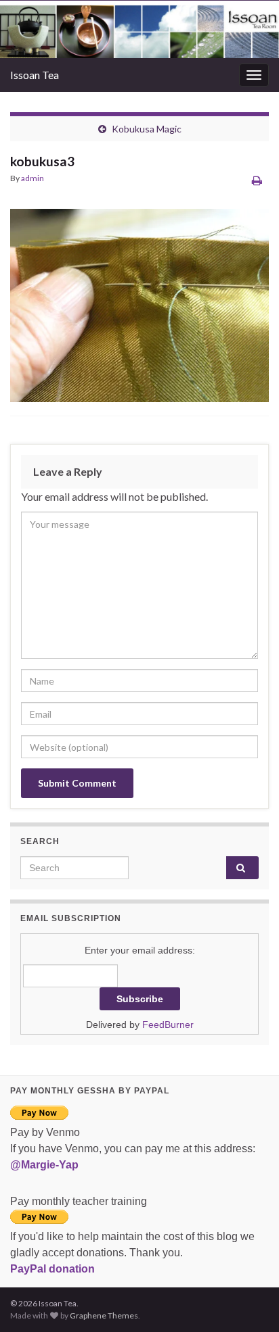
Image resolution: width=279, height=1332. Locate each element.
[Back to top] (248, 1301)
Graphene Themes (104, 1315)
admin (32, 178)
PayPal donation (52, 1269)
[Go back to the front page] (139, 29)
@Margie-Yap (44, 1164)
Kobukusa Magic (146, 128)
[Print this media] (257, 180)
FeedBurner (168, 1024)
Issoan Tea (34, 74)
